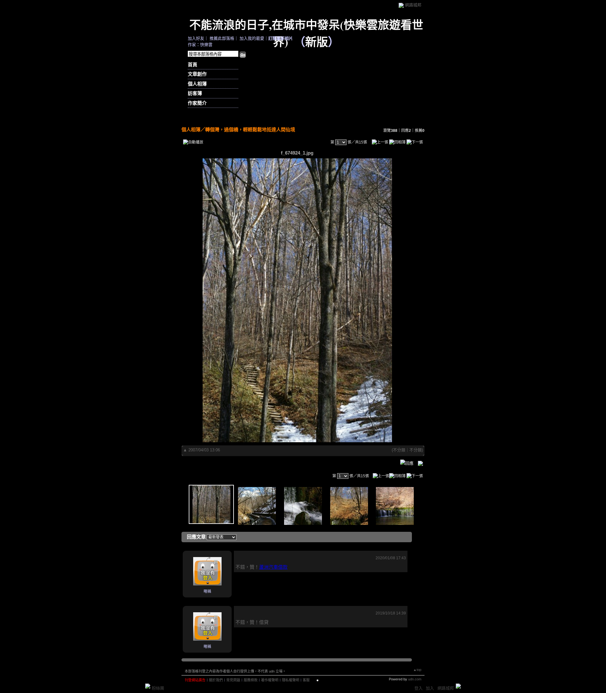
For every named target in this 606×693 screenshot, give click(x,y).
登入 (418, 688)
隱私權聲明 (290, 680)
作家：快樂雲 (200, 44)
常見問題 (233, 680)
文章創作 (197, 74)
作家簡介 (197, 103)
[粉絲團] (147, 686)
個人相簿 (197, 83)
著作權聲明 (269, 680)
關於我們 (216, 680)
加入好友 (196, 38)
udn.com (414, 679)
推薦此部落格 (222, 38)
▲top (417, 670)
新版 (316, 41)
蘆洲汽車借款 (273, 567)
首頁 (192, 64)
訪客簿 (195, 93)
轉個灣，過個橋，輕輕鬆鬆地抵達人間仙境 (250, 129)
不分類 (399, 450)
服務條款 (251, 680)
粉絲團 (158, 688)
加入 (430, 688)
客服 (306, 680)
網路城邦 (413, 5)
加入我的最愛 (252, 38)
